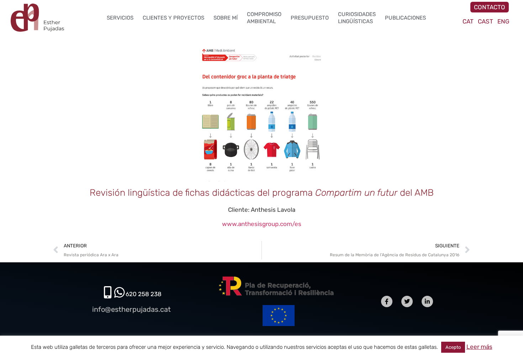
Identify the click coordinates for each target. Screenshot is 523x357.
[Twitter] (407, 301)
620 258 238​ (144, 294)
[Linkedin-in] (427, 301)
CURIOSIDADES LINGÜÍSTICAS (357, 18)
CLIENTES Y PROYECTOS (173, 18)
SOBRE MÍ (225, 18)
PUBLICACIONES (405, 18)
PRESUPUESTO (310, 18)
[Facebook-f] (386, 301)
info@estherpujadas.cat (131, 309)
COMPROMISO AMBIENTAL (264, 18)
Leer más (479, 346)
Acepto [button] (453, 347)
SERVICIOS (120, 18)
